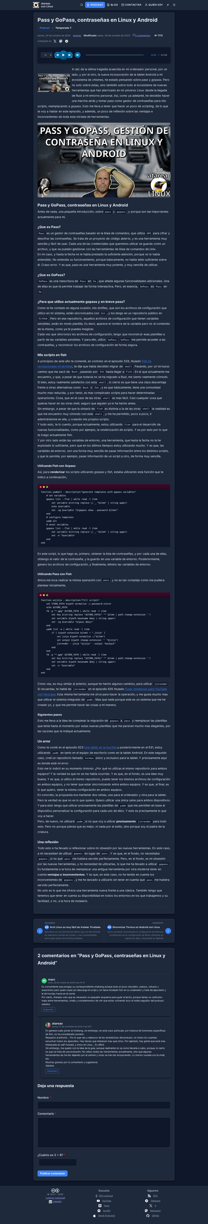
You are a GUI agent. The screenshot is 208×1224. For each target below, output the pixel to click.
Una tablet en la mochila (100, 747)
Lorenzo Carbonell (55, 1197)
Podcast (45, 27)
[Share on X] (55, 41)
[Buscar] (82, 4)
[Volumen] (78, 55)
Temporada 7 (63, 27)
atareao (77, 35)
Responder (48, 1009)
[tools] (168, 4)
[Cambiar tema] (174, 4)
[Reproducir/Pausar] (63, 55)
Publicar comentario (52, 1173)
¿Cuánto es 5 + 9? (51, 1155)
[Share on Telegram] (66, 41)
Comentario (47, 1113)
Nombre (44, 1097)
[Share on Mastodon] (60, 41)
